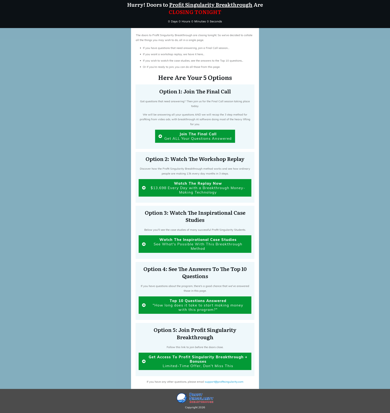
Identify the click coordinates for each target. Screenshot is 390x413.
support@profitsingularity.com (224, 381)
